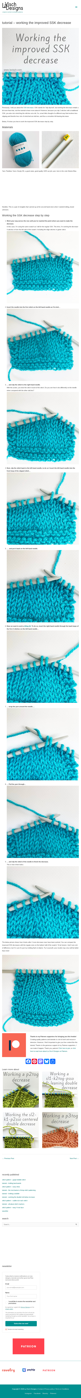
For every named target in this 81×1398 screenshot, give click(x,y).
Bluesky (45, 1393)
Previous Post (8, 1158)
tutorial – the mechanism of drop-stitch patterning (19, 1190)
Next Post (74, 1158)
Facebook (37, 1393)
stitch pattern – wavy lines (11, 1187)
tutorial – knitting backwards (11, 1183)
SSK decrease (29, 107)
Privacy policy (49, 1389)
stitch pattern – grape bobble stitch (14, 1180)
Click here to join (64, 1048)
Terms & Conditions (62, 1389)
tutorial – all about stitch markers (13, 1204)
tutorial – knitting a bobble (10, 1193)
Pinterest (53, 1393)
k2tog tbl (27, 626)
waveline (5, 1211)
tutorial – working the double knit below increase (18, 1197)
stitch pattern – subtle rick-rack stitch (14, 1200)
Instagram (28, 1393)
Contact (40, 1389)
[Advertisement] (40, 190)
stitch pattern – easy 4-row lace (13, 1207)
